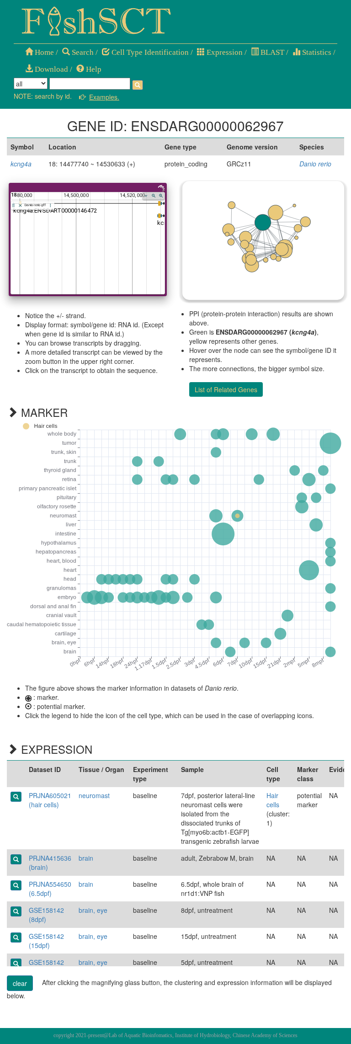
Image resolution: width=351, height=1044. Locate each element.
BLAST (271, 52)
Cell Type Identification (149, 52)
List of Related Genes (226, 389)
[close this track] (20, 205)
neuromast (94, 795)
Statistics (315, 52)
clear (20, 983)
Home (43, 52)
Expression (224, 52)
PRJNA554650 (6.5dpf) (50, 888)
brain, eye (93, 910)
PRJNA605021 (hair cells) (50, 800)
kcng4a (21, 163)
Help (92, 69)
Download (50, 69)
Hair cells (272, 800)
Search (82, 52)
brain (86, 858)
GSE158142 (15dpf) (46, 941)
